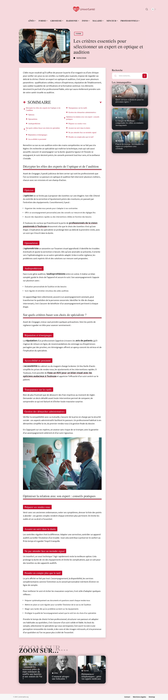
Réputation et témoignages (37, 135)
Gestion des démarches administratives (82, 112)
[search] (146, 9)
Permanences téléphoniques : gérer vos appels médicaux (91, 676)
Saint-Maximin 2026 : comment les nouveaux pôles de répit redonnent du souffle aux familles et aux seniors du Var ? (32, 671)
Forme (78, 34)
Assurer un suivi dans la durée (79, 128)
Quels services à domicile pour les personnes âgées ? (130, 100)
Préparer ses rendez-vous (77, 123)
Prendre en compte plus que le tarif (80, 137)
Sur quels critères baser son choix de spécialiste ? (43, 129)
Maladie (121, 141)
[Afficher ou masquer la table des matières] (76, 102)
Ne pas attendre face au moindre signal (82, 132)
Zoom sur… (39, 650)
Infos (56, 673)
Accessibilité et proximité (37, 139)
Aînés (27, 661)
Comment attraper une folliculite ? (60, 677)
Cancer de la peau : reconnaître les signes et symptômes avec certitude (130, 146)
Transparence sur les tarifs (77, 108)
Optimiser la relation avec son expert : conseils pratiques (82, 118)
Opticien (31, 114)
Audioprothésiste (34, 123)
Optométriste (32, 119)
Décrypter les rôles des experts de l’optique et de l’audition (43, 109)
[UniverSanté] (84, 9)
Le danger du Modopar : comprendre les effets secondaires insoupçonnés (129, 122)
